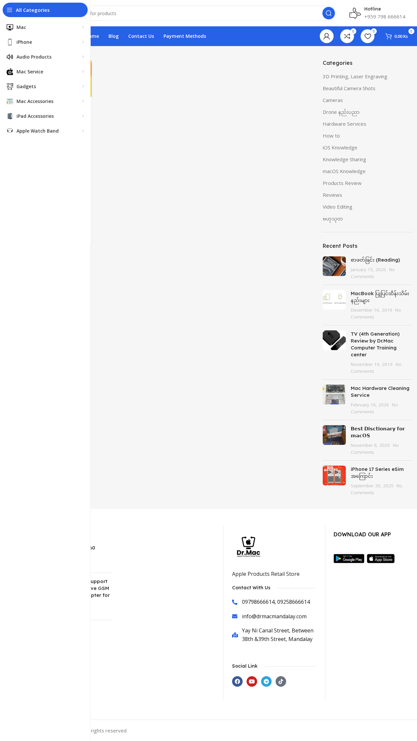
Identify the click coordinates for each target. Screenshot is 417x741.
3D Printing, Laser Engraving (355, 76)
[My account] (326, 36)
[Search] (328, 13)
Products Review (342, 183)
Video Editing (337, 206)
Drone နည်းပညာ (341, 112)
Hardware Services (344, 123)
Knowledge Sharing (344, 159)
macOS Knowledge (344, 171)
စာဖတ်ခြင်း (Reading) (375, 260)
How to (331, 135)
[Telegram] (266, 681)
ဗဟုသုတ (333, 218)
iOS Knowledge (340, 147)
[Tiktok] (281, 681)
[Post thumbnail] (334, 268)
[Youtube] (252, 681)
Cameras (333, 100)
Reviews (332, 195)
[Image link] (350, 558)
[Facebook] (237, 681)
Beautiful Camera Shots (349, 88)
